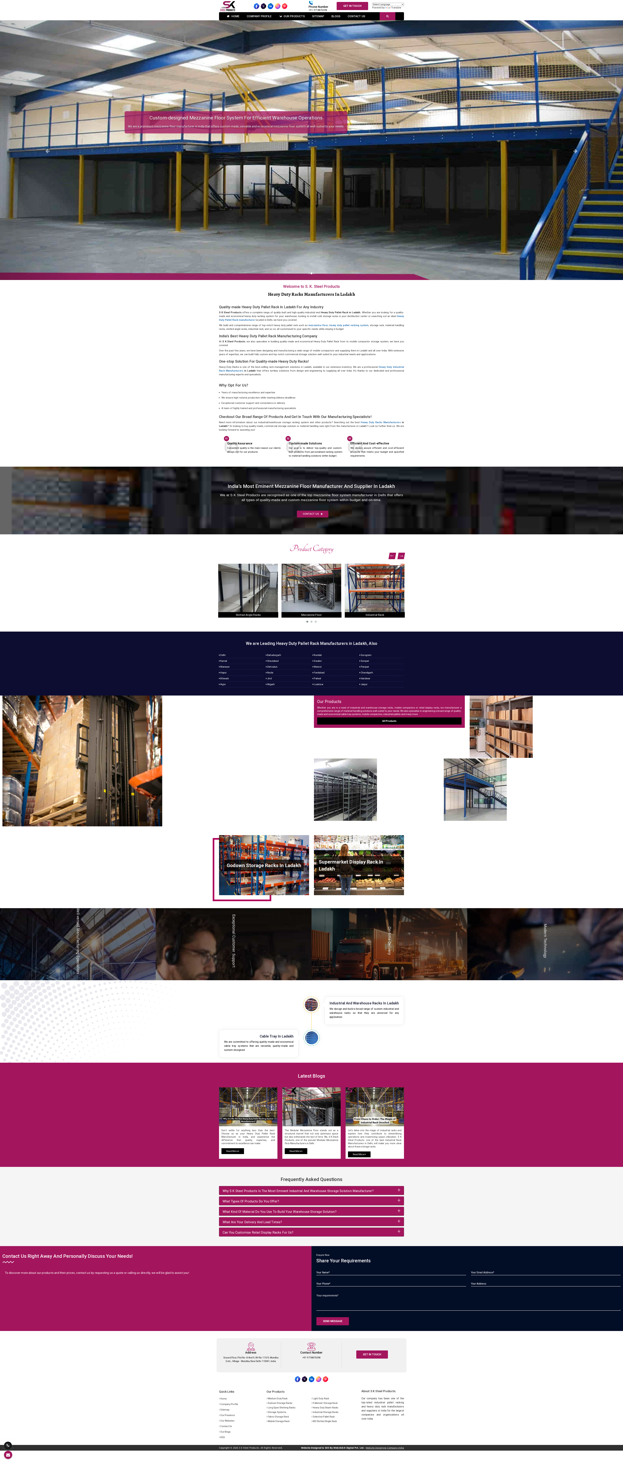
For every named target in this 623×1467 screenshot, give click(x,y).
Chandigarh (366, 672)
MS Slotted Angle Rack (324, 1421)
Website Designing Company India (385, 1447)
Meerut (317, 666)
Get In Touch (352, 5)
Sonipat (364, 661)
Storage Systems (276, 1412)
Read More (232, 1151)
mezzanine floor (318, 325)
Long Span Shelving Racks (281, 1407)
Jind (269, 678)
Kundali (317, 655)
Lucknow (318, 684)
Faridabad (318, 672)
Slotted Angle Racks (311, 614)
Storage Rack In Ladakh (545, 723)
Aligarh (271, 684)
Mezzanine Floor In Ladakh (532, 786)
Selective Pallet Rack (323, 1416)
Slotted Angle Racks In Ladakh (376, 786)
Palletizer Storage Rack (325, 1403)
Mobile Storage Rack (278, 1421)
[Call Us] (8, 1445)
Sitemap (318, 16)
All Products (389, 721)
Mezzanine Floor (375, 614)
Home (235, 16)
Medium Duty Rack (277, 1398)
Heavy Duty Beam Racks (325, 1407)
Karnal (223, 661)
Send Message (332, 1321)
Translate (396, 7)
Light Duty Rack (320, 1398)
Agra (223, 684)
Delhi (223, 655)
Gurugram (366, 655)
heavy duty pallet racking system (348, 325)
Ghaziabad (273, 661)
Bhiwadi (224, 678)
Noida (270, 672)
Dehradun (272, 666)
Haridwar (365, 678)
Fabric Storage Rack (278, 1416)
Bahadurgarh (274, 655)
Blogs (335, 16)
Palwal (317, 678)
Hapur (223, 672)
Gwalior (317, 661)
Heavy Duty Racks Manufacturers (381, 422)
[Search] (387, 16)
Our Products (294, 16)
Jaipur (363, 684)
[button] (46, 150)
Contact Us (356, 16)
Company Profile (259, 16)
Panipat (364, 666)
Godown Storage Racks (279, 1403)
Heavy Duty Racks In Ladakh (156, 757)
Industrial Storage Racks (325, 1412)
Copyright (224, 1448)
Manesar (225, 666)
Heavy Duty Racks (248, 614)
